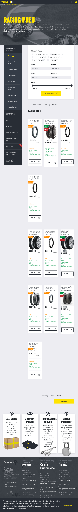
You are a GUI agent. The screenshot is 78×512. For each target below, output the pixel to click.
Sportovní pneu (11, 63)
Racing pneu (12, 56)
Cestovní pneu (13, 70)
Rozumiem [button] (68, 505)
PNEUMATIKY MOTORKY (11, 49)
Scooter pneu (12, 101)
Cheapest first (59, 105)
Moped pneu (12, 107)
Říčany (28, 432)
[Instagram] (11, 492)
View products (51, 93)
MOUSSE (9, 127)
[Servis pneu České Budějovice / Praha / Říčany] (7, 2)
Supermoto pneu (12, 88)
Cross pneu (12, 95)
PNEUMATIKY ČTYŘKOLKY (11, 114)
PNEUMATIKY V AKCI (11, 139)
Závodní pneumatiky (12, 25)
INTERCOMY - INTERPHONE (11, 153)
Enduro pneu (12, 81)
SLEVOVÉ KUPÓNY (9, 161)
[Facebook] (6, 492)
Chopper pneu (13, 75)
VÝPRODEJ (10, 146)
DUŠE (8, 121)
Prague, (31, 430)
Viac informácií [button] (20, 509)
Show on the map (29, 481)
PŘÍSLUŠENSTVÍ (12, 133)
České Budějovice (29, 435)
